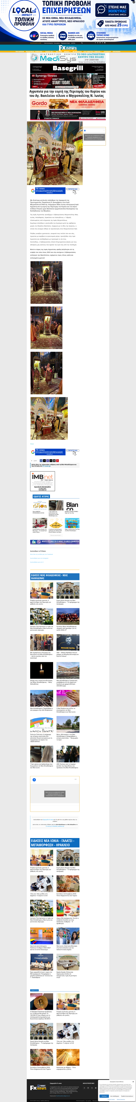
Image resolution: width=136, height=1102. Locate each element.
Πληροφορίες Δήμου (96, 1100)
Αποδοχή (104, 1096)
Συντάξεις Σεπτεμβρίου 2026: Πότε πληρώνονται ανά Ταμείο (67, 894)
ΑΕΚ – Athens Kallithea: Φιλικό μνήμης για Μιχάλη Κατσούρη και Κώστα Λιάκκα (68, 654)
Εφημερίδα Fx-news (48, 819)
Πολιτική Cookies (111, 1099)
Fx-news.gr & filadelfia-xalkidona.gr (55, 826)
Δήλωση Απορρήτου (121, 1099)
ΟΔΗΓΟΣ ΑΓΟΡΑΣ (41, 496)
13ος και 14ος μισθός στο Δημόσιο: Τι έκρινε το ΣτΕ (39, 894)
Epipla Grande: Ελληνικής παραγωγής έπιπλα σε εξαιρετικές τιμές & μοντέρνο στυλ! (67, 974)
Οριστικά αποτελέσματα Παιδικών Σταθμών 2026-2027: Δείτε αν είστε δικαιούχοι (40, 947)
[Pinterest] (57, 460)
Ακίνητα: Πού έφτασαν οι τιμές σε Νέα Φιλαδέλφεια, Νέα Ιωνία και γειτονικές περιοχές (41, 628)
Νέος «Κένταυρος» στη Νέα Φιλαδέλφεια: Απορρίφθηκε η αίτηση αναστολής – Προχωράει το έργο (67, 737)
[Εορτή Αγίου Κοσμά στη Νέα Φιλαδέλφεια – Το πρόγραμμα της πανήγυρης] (68, 590)
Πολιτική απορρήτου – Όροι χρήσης (83, 1100)
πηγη (32, 444)
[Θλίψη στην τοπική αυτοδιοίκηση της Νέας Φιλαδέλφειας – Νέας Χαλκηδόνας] (41, 670)
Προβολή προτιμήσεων (127, 1096)
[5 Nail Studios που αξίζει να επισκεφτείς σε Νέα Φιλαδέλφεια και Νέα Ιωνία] (68, 698)
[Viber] (47, 460)
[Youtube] (105, 43)
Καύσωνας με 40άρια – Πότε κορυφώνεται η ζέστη (66, 1068)
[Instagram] (98, 43)
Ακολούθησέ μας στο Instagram (39, 558)
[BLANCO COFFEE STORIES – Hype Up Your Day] (72, 505)
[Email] (51, 460)
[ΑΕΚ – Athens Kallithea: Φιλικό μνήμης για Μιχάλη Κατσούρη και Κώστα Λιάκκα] (68, 642)
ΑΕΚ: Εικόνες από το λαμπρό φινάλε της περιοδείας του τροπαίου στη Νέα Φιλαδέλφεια (67, 766)
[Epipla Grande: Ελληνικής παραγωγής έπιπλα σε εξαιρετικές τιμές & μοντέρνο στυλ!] (68, 962)
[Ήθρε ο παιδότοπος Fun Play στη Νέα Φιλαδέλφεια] (72, 523)
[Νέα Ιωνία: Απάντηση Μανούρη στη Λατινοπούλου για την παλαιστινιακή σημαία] (68, 936)
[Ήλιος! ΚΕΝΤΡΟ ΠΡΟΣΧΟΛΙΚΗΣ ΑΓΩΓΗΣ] (40, 505)
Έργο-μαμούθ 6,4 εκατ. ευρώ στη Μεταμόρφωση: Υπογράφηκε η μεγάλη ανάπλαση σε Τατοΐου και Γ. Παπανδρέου (41, 974)
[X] (102, 43)
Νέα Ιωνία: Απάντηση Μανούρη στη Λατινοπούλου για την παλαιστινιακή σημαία (67, 947)
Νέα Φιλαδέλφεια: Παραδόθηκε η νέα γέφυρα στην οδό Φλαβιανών (41, 709)
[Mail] (100, 43)
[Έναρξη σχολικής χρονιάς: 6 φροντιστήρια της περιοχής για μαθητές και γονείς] (41, 590)
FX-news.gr (46, 466)
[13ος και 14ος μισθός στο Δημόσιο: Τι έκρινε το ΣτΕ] (41, 883)
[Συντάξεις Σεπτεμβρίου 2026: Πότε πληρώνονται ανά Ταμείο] (68, 883)
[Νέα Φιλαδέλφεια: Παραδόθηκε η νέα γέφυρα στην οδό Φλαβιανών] (41, 698)
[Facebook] (95, 43)
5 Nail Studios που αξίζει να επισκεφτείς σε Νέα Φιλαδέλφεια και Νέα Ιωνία (66, 710)
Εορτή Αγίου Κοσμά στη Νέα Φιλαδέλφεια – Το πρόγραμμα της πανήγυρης (68, 602)
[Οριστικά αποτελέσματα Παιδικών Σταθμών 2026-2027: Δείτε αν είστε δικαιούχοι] (41, 936)
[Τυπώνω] (54, 460)
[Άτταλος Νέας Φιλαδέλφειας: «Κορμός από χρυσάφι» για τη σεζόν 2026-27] (68, 616)
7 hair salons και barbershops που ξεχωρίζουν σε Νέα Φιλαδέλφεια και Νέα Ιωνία (41, 766)
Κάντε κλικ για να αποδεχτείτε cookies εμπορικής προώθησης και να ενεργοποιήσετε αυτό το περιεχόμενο (55, 794)
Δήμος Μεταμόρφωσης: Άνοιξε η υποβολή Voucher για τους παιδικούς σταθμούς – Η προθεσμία (68, 920)
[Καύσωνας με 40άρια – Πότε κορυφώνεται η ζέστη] (68, 1057)
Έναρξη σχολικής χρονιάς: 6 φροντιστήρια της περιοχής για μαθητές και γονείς (40, 602)
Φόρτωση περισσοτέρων (55, 535)
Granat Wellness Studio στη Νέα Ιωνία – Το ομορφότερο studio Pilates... (40, 531)
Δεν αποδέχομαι (114, 1096)
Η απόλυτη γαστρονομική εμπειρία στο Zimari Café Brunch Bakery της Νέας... (55, 531)
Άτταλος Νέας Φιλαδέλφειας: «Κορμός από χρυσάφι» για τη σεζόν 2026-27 (67, 628)
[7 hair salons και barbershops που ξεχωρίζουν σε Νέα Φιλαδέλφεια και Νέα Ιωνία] (56, 505)
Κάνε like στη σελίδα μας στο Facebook (41, 554)
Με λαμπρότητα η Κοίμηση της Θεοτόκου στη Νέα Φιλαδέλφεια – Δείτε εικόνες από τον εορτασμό (41, 655)
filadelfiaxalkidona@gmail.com (63, 1096)
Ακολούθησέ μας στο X (36, 562)
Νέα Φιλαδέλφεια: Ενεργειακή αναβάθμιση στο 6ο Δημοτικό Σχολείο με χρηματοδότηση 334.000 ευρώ (67, 683)
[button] (133, 1081)
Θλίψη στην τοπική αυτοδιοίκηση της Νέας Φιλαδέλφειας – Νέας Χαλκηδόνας (41, 682)
